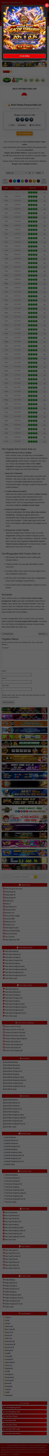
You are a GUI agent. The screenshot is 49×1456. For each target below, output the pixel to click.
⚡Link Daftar (24, 56)
